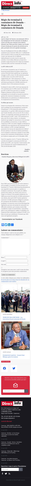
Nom (3, 257)
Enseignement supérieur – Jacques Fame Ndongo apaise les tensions (14, 356)
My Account (6, 10)
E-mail (3, 261)
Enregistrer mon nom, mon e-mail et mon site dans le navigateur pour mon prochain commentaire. (15, 270)
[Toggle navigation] (2, 14)
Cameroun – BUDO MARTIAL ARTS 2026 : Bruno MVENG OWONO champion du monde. (11, 426)
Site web (3, 264)
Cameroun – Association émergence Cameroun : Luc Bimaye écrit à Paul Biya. (10, 459)
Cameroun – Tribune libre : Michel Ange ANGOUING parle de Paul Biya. (10, 451)
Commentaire (5, 237)
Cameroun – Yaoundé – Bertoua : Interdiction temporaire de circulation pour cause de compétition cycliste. (11, 443)
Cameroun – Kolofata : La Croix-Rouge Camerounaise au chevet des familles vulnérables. (10, 434)
